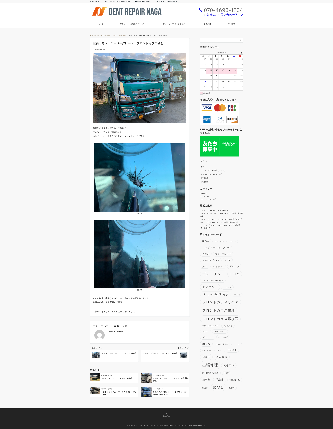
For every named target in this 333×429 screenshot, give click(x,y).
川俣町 (226, 373)
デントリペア (205, 196)
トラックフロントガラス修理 (212, 281)
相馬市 (206, 379)
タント (204, 267)
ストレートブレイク (210, 260)
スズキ (206, 254)
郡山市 (205, 388)
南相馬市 (228, 365)
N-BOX (205, 241)
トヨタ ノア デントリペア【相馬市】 (215, 210)
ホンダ (206, 343)
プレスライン (220, 331)
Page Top (166, 416)
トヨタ (235, 274)
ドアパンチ (210, 287)
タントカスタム (218, 267)
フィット (237, 295)
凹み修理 (221, 357)
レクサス (220, 350)
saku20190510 (116, 331)
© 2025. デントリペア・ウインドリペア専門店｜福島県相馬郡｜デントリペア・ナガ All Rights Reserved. (166, 425)
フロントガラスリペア (220, 302)
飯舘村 (232, 388)
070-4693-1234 (223, 10)
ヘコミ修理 (223, 337)
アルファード (219, 241)
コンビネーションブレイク (217, 247)
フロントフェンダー (210, 326)
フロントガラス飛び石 (220, 319)
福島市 (219, 379)
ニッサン (227, 287)
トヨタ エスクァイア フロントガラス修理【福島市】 (221, 219)
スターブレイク (223, 254)
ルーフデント (206, 350)
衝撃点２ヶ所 (234, 380)
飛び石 (218, 387)
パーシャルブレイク (215, 294)
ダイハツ (234, 266)
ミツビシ (237, 344)
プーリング (207, 337)
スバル (227, 260)
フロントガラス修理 (208, 199)
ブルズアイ (228, 326)
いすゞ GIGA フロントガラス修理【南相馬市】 (219, 222)
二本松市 (232, 350)
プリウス (205, 332)
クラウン (233, 241)
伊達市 (206, 357)
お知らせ (203, 193)
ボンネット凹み (222, 344)
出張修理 (210, 365)
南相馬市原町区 (210, 372)
